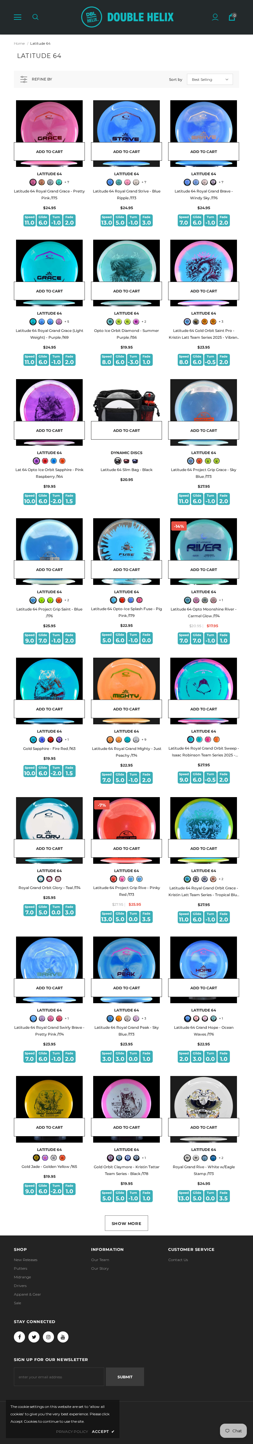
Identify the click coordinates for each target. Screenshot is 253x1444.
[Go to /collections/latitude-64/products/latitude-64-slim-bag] (126, 412)
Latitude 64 (49, 174)
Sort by (175, 79)
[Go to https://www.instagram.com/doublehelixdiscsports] (48, 1337)
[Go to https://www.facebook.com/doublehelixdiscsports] (19, 1337)
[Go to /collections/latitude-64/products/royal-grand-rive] (203, 1109)
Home (19, 43)
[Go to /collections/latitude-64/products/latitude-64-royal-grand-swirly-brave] (49, 970)
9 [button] (144, 740)
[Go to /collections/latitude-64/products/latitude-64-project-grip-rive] (126, 830)
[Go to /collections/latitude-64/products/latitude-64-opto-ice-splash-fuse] (126, 551)
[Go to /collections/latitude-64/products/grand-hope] (203, 970)
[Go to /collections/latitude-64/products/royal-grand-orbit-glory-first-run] (49, 830)
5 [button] (66, 322)
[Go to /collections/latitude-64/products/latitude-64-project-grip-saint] (49, 551)
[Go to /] (127, 16)
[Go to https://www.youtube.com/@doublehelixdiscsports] (62, 1337)
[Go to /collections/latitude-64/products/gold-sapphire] (49, 691)
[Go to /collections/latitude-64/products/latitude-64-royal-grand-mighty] (126, 691)
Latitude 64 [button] (40, 43)
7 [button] (66, 182)
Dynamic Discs (127, 452)
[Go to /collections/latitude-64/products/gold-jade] (49, 1109)
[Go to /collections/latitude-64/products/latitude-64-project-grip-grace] (203, 412)
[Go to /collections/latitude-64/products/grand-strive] (126, 133)
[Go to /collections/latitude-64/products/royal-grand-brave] (203, 133)
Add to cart (49, 151)
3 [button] (221, 322)
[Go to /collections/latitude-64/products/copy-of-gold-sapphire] (49, 412)
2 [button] (144, 322)
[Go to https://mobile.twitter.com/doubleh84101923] (33, 1337)
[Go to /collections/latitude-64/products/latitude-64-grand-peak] (126, 970)
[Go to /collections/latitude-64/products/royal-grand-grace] (49, 133)
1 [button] (221, 600)
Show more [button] (127, 1223)
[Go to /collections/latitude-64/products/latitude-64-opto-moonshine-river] (203, 551)
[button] (17, 17)
